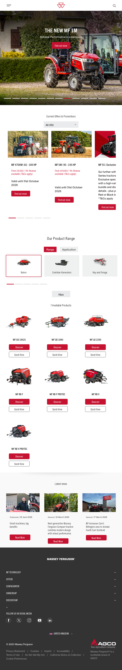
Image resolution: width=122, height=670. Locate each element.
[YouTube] (39, 620)
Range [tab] (50, 249)
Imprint (47, 651)
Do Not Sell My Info (35, 654)
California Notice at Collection (65, 654)
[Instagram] (29, 620)
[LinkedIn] (49, 620)
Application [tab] (69, 249)
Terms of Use (13, 654)
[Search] (114, 5)
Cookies (34, 651)
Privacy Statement (15, 651)
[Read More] (23, 520)
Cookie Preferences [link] (16, 658)
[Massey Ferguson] (61, 5)
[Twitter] (19, 620)
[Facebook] (8, 620)
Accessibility (63, 651)
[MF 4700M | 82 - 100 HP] (28, 144)
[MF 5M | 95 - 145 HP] (71, 144)
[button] (7, 97)
